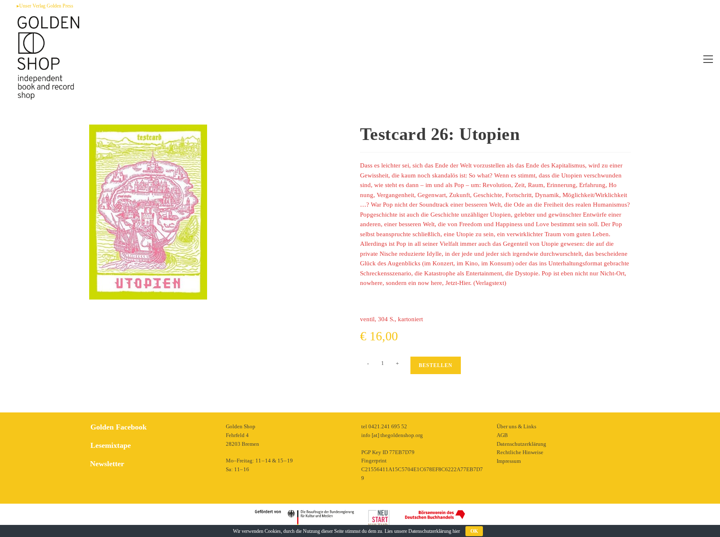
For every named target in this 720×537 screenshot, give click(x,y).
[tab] (151, 464)
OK (474, 531)
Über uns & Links (516, 426)
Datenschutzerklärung (521, 444)
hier (456, 531)
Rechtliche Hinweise (520, 452)
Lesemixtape (110, 445)
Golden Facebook (118, 427)
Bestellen (435, 365)
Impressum (509, 461)
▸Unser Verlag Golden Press (45, 6)
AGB (502, 435)
